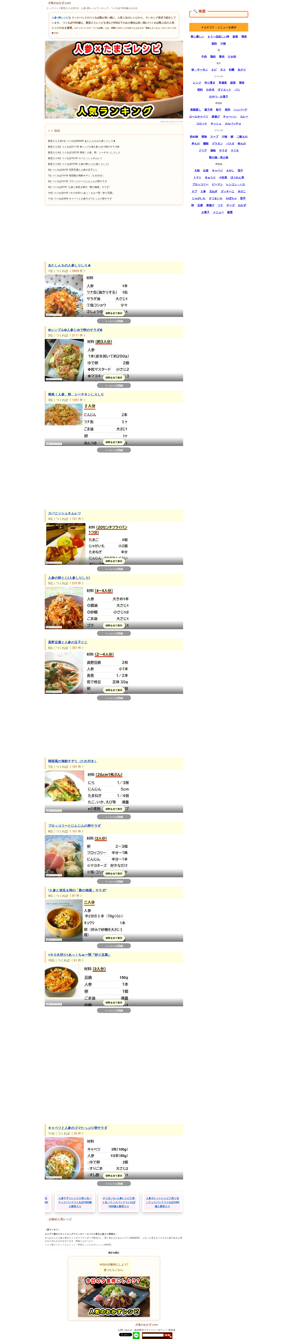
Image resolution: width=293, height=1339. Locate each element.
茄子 (240, 170)
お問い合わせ (125, 1330)
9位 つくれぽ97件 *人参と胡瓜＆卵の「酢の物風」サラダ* (79, 187)
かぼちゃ (231, 198)
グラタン (217, 143)
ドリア (203, 150)
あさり (242, 69)
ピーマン (217, 184)
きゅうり (210, 177)
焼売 (227, 109)
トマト (197, 177)
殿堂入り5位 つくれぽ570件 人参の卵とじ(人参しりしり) (78, 163)
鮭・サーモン (200, 69)
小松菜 (223, 177)
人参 (203, 191)
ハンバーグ (240, 109)
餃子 (218, 109)
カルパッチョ (233, 123)
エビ (214, 69)
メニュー (218, 212)
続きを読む (114, 1252)
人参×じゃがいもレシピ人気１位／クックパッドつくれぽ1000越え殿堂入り (168, 1202)
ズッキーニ (227, 191)
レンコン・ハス (235, 184)
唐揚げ (216, 116)
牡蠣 (231, 69)
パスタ (230, 143)
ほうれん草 (237, 177)
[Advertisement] (113, 233)
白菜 (206, 170)
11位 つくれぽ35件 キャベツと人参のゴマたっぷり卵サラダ (80, 198)
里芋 (243, 198)
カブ (194, 191)
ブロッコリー (200, 184)
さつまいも (215, 198)
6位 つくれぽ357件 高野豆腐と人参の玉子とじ (72, 169)
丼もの (196, 143)
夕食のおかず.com (59, 2)
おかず (242, 205)
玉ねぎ (213, 191)
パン (237, 89)
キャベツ (217, 170)
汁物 (223, 43)
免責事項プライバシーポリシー (151, 1330)
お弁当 (210, 89)
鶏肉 (213, 56)
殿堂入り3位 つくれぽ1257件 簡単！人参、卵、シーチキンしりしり (84, 152)
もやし (230, 170)
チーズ (231, 205)
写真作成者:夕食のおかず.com (171, 121)
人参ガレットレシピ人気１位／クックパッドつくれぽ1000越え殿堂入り (124, 1202)
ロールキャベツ (198, 116)
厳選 (230, 212)
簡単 (244, 36)
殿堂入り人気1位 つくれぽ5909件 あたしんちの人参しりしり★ (81, 140)
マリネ (235, 150)
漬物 (213, 150)
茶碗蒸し (195, 109)
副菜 (235, 36)
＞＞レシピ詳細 (114, 321)
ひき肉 (232, 56)
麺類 (206, 143)
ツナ (220, 205)
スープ (214, 136)
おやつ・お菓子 (218, 96)
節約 (214, 43)
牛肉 (204, 56)
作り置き (209, 82)
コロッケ (201, 123)
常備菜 (223, 82)
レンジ (197, 82)
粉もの (242, 143)
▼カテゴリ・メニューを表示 (218, 27)
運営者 (171, 1330)
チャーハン (230, 116)
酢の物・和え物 (218, 157)
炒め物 (194, 136)
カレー (244, 116)
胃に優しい (197, 36)
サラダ (223, 150)
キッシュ (216, 123)
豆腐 (200, 205)
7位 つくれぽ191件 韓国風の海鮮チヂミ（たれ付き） (76, 175)
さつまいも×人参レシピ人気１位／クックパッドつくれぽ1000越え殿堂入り (80, 1202)
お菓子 (205, 212)
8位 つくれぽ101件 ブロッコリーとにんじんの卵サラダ (77, 181)
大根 (197, 170)
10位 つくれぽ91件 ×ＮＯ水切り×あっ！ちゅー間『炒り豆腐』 (81, 192)
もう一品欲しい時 (218, 36)
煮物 (204, 136)
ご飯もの (242, 136)
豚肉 (221, 56)
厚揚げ (210, 205)
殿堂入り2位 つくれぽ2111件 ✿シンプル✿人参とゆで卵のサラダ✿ (83, 146)
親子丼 (208, 109)
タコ (223, 69)
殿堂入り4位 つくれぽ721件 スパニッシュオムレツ (75, 158)
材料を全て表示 (114, 313)
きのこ (242, 191)
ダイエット (224, 89)
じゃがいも (199, 198)
